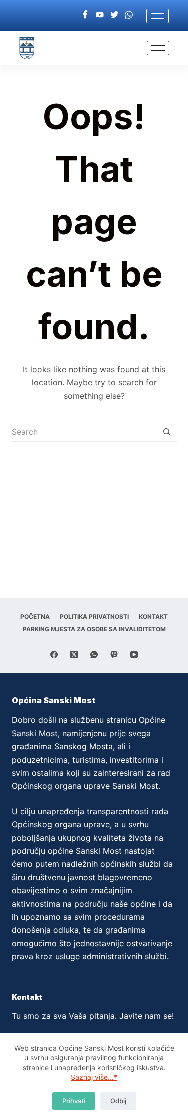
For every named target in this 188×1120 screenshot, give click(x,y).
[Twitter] (114, 14)
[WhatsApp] (94, 654)
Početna (35, 616)
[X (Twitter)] (74, 654)
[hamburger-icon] (157, 16)
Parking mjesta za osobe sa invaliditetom (94, 629)
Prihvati (73, 1101)
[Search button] (167, 432)
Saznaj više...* (94, 1077)
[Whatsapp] (129, 14)
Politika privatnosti (94, 616)
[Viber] (114, 654)
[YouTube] (134, 654)
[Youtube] (100, 14)
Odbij (118, 1101)
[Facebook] (85, 14)
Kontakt (153, 616)
